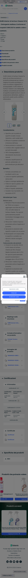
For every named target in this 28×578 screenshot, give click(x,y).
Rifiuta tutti (14, 292)
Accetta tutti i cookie (14, 296)
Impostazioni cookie (14, 289)
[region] (14, 289)
